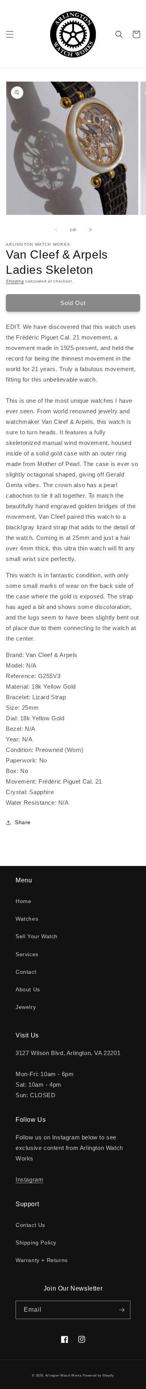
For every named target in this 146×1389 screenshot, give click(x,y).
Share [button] (23, 822)
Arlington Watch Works (63, 1375)
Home (23, 901)
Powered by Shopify (98, 1375)
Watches (27, 919)
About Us (28, 989)
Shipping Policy (36, 1242)
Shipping (15, 281)
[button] (9, 34)
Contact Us (30, 1225)
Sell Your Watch (37, 936)
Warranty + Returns (42, 1260)
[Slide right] (90, 229)
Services (27, 954)
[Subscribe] (121, 1310)
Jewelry (26, 1007)
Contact (26, 972)
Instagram (29, 1179)
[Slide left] (56, 229)
